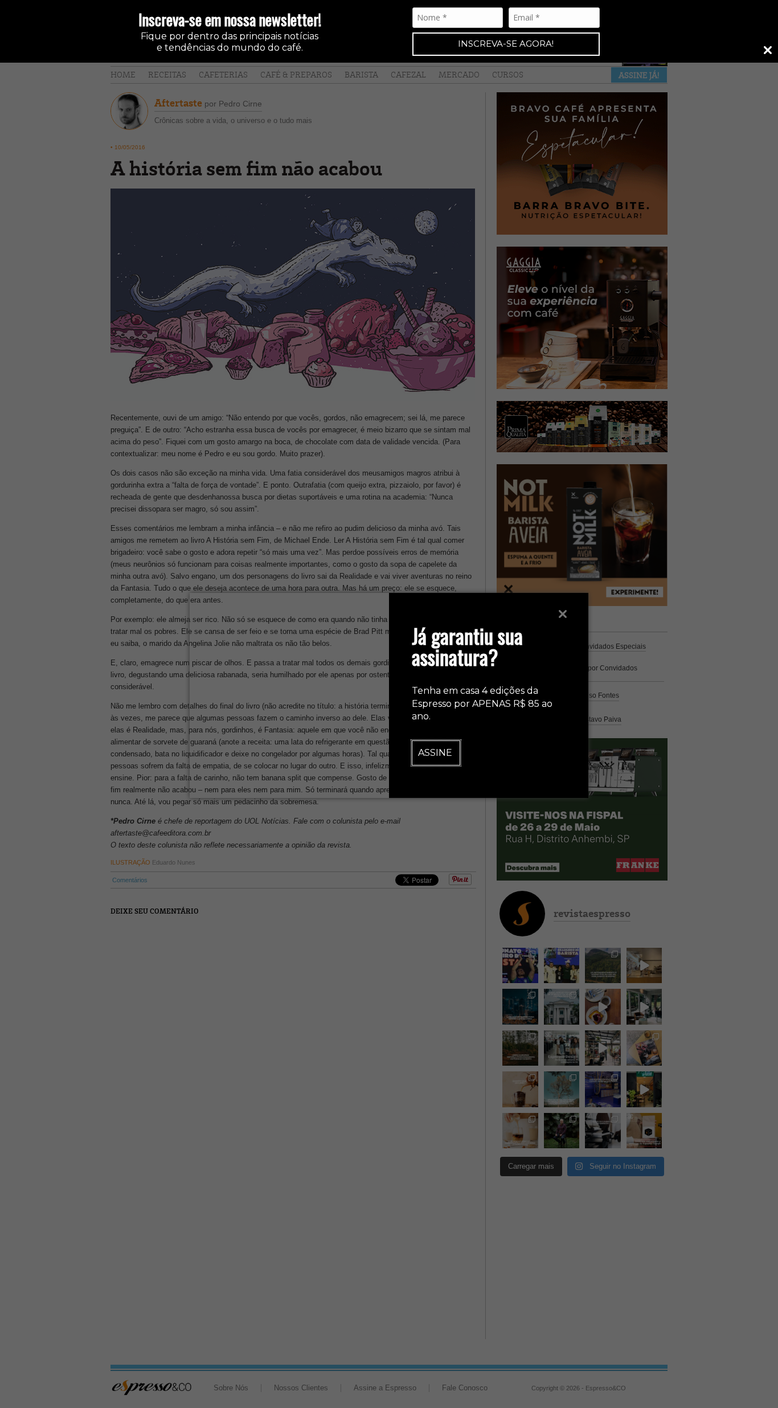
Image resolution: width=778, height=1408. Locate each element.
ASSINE (435, 752)
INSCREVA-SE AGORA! (506, 43)
